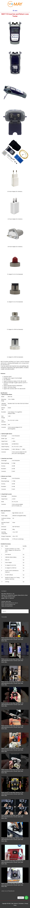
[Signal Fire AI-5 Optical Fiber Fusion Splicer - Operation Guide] (15, 629)
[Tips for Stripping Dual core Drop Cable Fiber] (15, 717)
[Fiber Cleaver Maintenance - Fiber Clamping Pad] (15, 673)
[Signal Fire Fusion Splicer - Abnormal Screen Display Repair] (15, 875)
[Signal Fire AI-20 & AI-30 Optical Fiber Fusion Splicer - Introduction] (15, 806)
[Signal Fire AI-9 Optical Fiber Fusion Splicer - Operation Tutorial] (15, 852)
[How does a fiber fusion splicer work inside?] (15, 650)
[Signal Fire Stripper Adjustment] (15, 761)
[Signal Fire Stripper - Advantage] (15, 694)
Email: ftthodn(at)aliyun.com (8, 604)
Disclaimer (21, 903)
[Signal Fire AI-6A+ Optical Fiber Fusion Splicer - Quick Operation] (15, 740)
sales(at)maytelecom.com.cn (11, 603)
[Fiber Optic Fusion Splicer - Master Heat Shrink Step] (15, 784)
